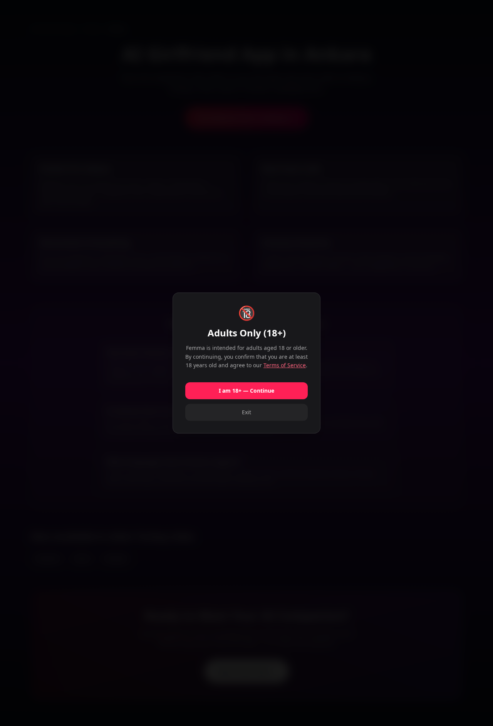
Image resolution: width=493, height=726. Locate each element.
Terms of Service (284, 365)
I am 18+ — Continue (246, 390)
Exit (246, 412)
